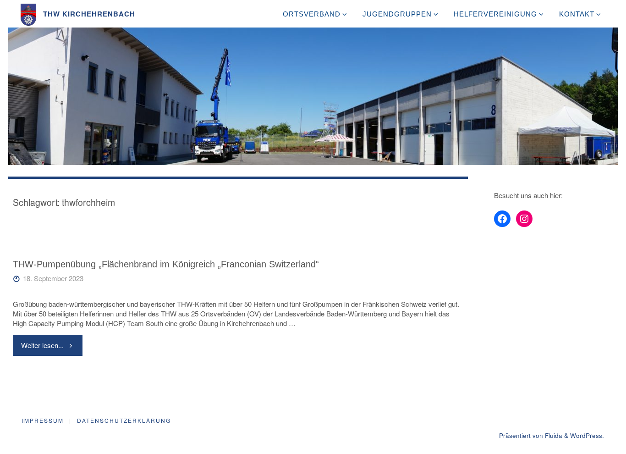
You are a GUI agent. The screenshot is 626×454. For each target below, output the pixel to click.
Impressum (43, 420)
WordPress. (587, 435)
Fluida (552, 435)
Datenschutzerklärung (124, 420)
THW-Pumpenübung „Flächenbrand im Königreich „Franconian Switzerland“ (166, 264)
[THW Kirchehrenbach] (29, 13)
